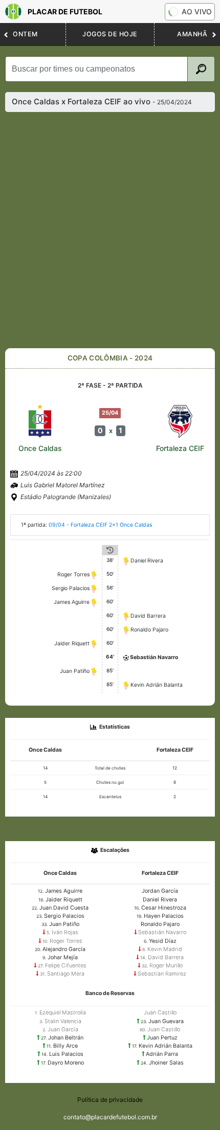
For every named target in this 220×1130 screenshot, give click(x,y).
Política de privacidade (110, 1099)
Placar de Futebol (65, 11)
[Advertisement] (110, 230)
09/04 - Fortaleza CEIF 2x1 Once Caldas (100, 525)
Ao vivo (197, 11)
